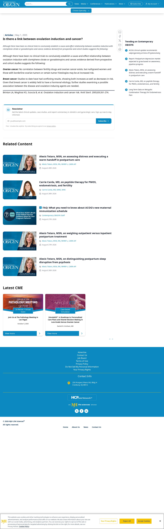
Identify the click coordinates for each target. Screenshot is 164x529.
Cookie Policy (24, 526)
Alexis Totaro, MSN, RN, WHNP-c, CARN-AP (59, 164)
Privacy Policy (82, 364)
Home (65, 427)
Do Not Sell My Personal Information (82, 366)
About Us (76, 427)
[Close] (160, 521)
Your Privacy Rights (82, 369)
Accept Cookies (144, 521)
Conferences (95, 4)
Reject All (127, 521)
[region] (82, 521)
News (77, 4)
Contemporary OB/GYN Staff (53, 215)
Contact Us (82, 355)
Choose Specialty (79, 10)
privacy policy (51, 126)
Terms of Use (82, 361)
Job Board (82, 358)
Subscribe (102, 121)
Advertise (82, 352)
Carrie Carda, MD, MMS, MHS (54, 190)
